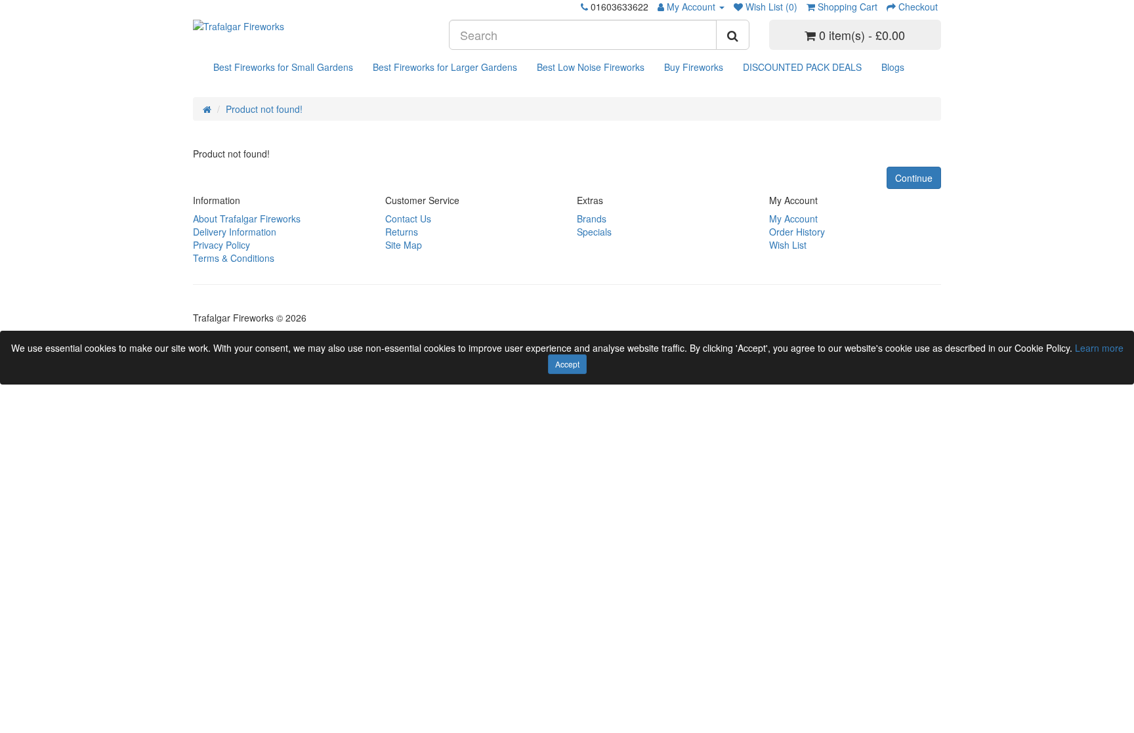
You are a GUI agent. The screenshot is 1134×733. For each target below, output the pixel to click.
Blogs (892, 66)
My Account (793, 218)
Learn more (1099, 347)
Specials (594, 231)
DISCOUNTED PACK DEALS (802, 66)
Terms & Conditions (233, 257)
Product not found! (264, 108)
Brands (591, 218)
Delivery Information (234, 231)
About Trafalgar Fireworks (247, 218)
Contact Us (408, 218)
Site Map (403, 244)
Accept (567, 363)
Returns (401, 231)
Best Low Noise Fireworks (590, 66)
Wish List (788, 244)
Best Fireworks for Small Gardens (283, 66)
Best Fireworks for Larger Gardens (445, 66)
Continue (914, 177)
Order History (797, 231)
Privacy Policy (221, 244)
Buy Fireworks (693, 66)
